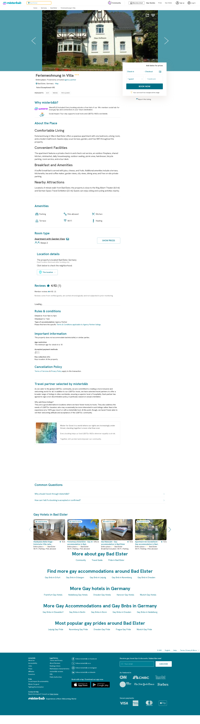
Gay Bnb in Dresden (146, 577)
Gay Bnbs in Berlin (77, 612)
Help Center (54, 694)
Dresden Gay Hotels (102, 595)
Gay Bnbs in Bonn (99, 612)
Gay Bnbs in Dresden (122, 612)
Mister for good (33, 684)
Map (57, 83)
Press (30, 669)
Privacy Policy (56, 371)
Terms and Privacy (56, 660)
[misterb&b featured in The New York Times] (144, 684)
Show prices (108, 240)
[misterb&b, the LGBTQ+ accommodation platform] (11, 2)
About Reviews (55, 663)
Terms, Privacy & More (188, 650)
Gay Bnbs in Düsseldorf (53, 612)
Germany (44, 8)
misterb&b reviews (56, 672)
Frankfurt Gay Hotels (53, 595)
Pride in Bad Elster (116, 560)
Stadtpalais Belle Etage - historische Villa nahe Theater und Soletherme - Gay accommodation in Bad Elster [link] (44, 543)
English (167, 650)
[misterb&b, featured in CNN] (123, 677)
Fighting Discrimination (36, 687)
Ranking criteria (55, 666)
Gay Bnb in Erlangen (75, 577)
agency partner (70, 80)
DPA (51, 674)
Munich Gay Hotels (148, 595)
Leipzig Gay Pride (55, 629)
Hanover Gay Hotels (125, 595)
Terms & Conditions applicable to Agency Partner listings (79, 324)
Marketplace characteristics (59, 669)
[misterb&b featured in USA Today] (125, 684)
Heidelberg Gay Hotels (78, 595)
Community (116, 3)
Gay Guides (150, 3)
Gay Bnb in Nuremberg (122, 577)
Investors (31, 674)
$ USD (159, 650)
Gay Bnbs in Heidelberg (147, 612)
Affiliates (31, 672)
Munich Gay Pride (144, 629)
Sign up (182, 3)
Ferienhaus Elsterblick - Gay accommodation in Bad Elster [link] (79, 543)
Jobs (30, 666)
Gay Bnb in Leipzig (98, 577)
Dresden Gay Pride (102, 629)
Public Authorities (56, 677)
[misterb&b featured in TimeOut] (160, 677)
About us (31, 660)
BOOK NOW (144, 86)
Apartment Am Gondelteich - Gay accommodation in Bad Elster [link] (147, 543)
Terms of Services (42, 371)
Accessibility (32, 663)
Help (175, 650)
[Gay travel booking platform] (36, 698)
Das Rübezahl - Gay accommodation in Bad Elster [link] (113, 543)
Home (35, 8)
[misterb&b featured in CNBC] (141, 677)
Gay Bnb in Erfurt (52, 577)
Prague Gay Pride (123, 629)
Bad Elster (53, 8)
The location (48, 272)
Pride (160, 3)
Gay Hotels (168, 3)
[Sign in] (153, 16)
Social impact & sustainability (38, 681)
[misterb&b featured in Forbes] (163, 684)
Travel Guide (97, 560)
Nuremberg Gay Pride (78, 629)
